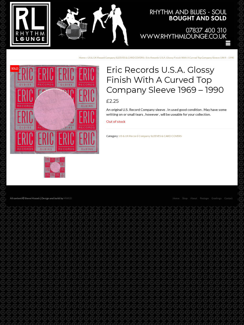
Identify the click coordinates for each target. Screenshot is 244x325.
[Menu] (228, 43)
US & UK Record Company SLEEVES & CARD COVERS (150, 136)
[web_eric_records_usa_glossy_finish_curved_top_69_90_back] (54, 167)
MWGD (68, 198)
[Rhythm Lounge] (122, 24)
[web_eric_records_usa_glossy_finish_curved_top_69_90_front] (54, 109)
